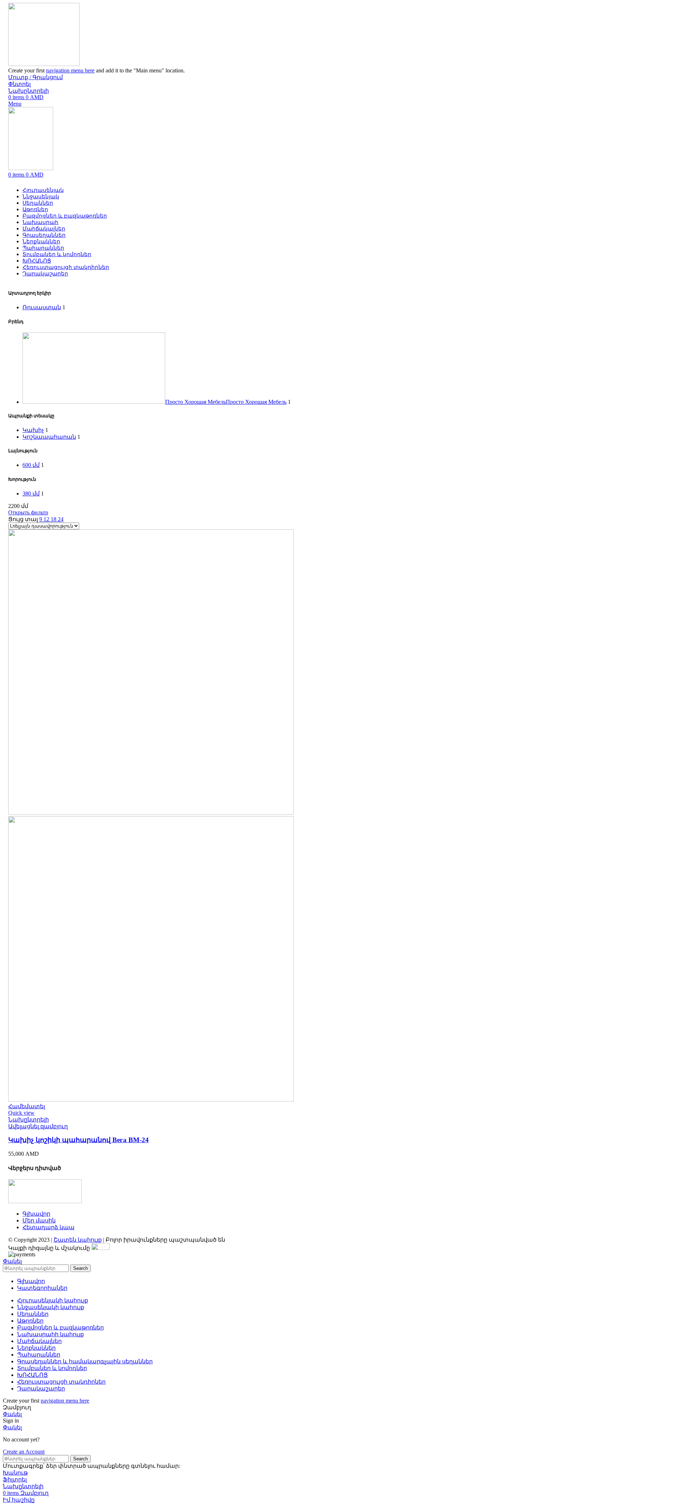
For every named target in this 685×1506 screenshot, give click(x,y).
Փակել (12, 1261)
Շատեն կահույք (78, 1240)
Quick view (21, 1113)
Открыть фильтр (28, 512)
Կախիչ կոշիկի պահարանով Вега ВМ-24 (78, 1140)
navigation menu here (70, 70)
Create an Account (24, 1452)
